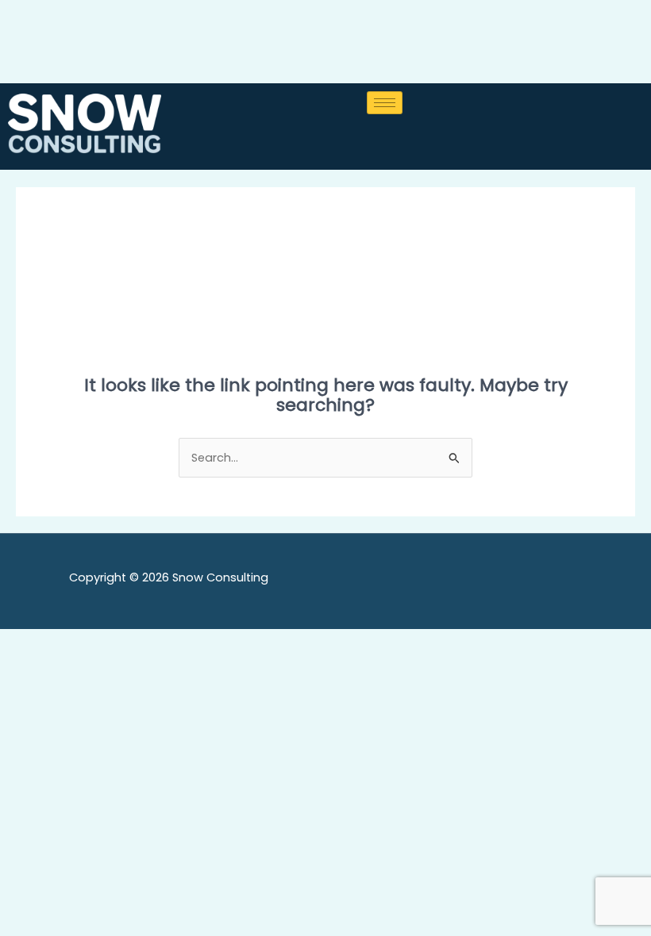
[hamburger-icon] (385, 102)
